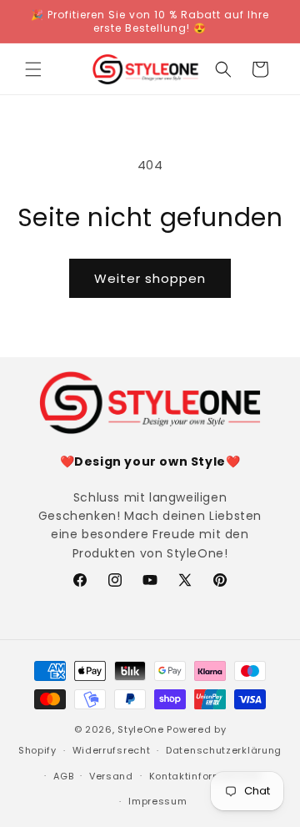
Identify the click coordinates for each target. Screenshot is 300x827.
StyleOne (141, 729)
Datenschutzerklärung (224, 750)
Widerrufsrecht (111, 750)
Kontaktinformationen (205, 776)
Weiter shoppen (150, 278)
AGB (63, 776)
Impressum (157, 801)
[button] (33, 69)
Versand (111, 776)
